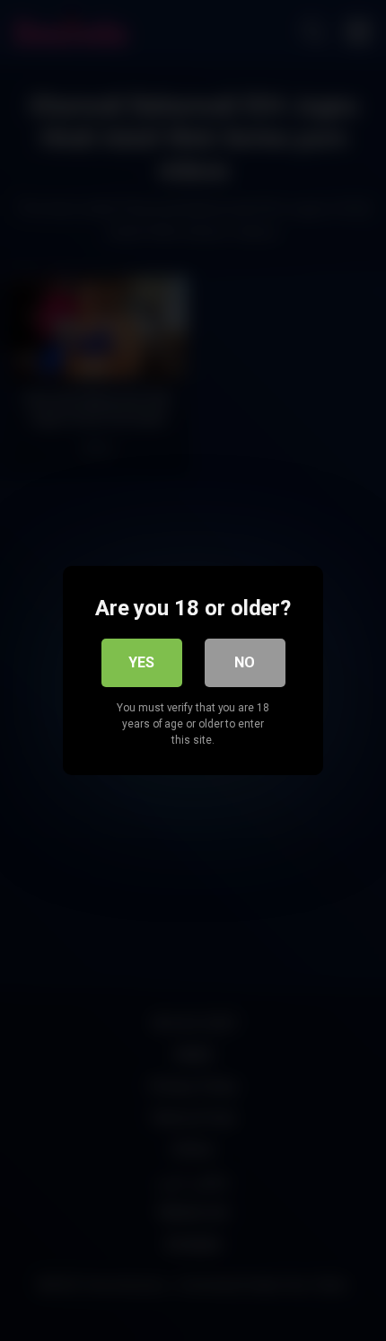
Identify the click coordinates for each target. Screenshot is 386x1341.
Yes (141, 662)
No (244, 662)
